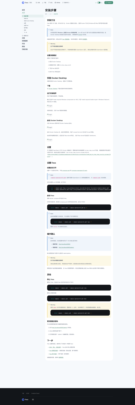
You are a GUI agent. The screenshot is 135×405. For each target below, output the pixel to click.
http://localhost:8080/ (64, 244)
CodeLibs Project (35, 393)
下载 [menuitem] (45, 2)
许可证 (27, 393)
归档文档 (25, 49)
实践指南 (25, 41)
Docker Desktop (53, 88)
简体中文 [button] (66, 2)
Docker (80, 34)
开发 (23, 44)
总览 (23, 10)
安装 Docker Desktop (29, 20)
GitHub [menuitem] (58, 2)
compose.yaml (66, 170)
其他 (25, 30)
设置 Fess (26, 25)
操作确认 (26, 27)
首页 (46, 14)
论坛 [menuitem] (51, 2)
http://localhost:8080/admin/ (66, 247)
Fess (28, 3)
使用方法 (26, 35)
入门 (23, 13)
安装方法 (26, 18)
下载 (23, 393)
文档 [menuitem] (39, 2)
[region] (32, 205)
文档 (23, 38)
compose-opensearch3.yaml (79, 170)
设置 (25, 23)
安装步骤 (26, 16)
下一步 (25, 32)
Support (110, 2)
